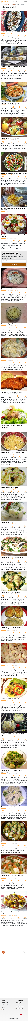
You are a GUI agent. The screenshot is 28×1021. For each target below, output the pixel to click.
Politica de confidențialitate (19, 1003)
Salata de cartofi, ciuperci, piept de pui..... (12, 734)
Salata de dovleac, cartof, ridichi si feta (14, 173)
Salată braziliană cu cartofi (9, 487)
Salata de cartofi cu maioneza (11, 289)
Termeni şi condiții (20, 1006)
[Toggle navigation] (25, 2)
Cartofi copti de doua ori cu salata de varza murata (13, 628)
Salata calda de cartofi (8, 842)
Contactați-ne (19, 1000)
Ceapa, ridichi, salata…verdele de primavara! (12, 426)
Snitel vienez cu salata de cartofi (11, 392)
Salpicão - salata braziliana (10, 103)
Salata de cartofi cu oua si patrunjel (12, 452)
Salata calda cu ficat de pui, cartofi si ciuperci (13, 912)
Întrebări (4, 1007)
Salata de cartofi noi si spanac (11, 592)
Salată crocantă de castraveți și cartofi (13, 32)
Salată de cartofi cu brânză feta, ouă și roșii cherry (13, 235)
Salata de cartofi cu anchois (10, 699)
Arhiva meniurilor (6, 1004)
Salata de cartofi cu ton (8, 807)
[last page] (24, 952)
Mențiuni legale (19, 1008)
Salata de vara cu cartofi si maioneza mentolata (13, 771)
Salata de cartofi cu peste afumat (12, 557)
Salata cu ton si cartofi (8, 664)
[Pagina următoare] (21, 952)
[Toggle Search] (21, 1)
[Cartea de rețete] (12, 1)
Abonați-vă (14, 264)
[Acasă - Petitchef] (1, 4)
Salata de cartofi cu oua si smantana (13, 359)
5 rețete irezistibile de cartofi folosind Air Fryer (13, 209)
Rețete (3, 1000)
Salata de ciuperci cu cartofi (10, 324)
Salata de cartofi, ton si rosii (10, 138)
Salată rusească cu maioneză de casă (13, 66)
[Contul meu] (16, 1)
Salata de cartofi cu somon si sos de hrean (13, 876)
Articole (4, 1009)
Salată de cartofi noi (7, 522)
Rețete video (5, 1002)
